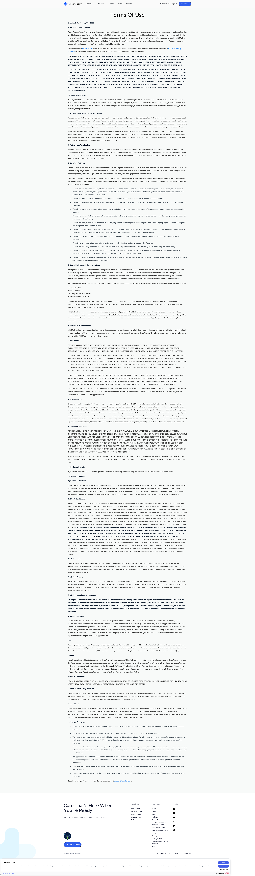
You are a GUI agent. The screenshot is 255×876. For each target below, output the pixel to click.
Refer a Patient (165, 4)
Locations (111, 4)
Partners (129, 4)
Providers (101, 4)
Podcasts (155, 817)
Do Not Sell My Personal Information (160, 842)
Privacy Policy (87, 48)
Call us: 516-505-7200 (164, 853)
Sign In (174, 4)
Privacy (154, 836)
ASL (153, 846)
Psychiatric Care (136, 811)
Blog (153, 814)
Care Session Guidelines (160, 830)
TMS (132, 820)
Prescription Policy (158, 827)
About (154, 808)
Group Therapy (136, 814)
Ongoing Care (136, 817)
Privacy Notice (157, 839)
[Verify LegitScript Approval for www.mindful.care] (67, 836)
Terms (154, 833)
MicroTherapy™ (136, 808)
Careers (120, 4)
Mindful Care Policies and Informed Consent (160, 823)
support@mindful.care (122, 781)
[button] (90, 4)
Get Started (187, 853)
